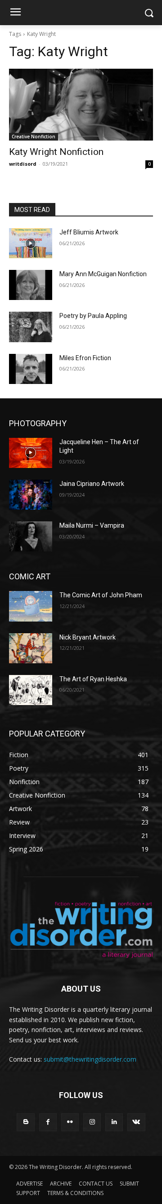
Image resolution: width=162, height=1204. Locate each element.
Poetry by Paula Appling (93, 315)
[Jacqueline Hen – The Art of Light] (30, 453)
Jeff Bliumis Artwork (88, 232)
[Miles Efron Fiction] (30, 369)
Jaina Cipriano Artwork (91, 483)
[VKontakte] (136, 1122)
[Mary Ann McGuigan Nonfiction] (30, 285)
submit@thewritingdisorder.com (90, 1059)
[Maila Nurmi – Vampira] (30, 536)
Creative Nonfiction (33, 136)
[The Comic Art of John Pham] (30, 606)
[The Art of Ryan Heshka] (30, 690)
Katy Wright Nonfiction (56, 151)
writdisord (22, 163)
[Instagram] (92, 1122)
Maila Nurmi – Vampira (91, 525)
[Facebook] (48, 1122)
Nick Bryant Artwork (87, 637)
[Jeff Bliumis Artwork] (30, 243)
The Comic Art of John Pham (100, 595)
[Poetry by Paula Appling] (30, 327)
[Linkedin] (114, 1122)
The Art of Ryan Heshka (93, 679)
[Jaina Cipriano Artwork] (30, 495)
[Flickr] (70, 1122)
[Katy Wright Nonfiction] (81, 105)
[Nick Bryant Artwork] (30, 648)
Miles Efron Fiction (85, 358)
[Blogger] (25, 1122)
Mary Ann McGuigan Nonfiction (103, 274)
